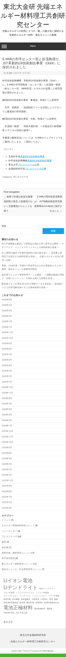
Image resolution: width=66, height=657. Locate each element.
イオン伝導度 (9, 593)
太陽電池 (35, 599)
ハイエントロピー (39, 596)
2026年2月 (7, 321)
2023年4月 (7, 458)
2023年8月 (7, 453)
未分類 (5, 547)
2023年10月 (7, 442)
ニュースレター (9, 531)
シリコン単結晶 (42, 593)
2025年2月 (7, 376)
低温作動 (7, 599)
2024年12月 (7, 387)
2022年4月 (7, 508)
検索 (4, 226)
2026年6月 (7, 299)
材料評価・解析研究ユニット (16, 553)
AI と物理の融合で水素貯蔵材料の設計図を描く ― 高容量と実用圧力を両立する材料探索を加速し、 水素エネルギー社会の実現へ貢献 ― (33, 256)
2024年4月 (7, 414)
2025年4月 (7, 365)
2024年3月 (7, 420)
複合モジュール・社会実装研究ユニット (21, 569)
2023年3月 (7, 464)
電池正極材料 (18, 607)
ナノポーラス (25, 596)
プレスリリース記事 (28, 164)
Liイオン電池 (17, 580)
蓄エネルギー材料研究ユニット (17, 564)
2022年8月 (7, 491)
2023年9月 (7, 447)
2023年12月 (7, 431)
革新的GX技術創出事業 (32, 156)
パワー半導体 (53, 596)
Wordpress (48, 651)
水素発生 (44, 599)
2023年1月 (7, 475)
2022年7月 (7, 497)
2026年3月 (7, 316)
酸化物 (22, 603)
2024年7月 (7, 403)
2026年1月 (7, 327)
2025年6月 (7, 360)
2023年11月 (7, 436)
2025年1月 (7, 382)
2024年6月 (7, 409)
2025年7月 (7, 354)
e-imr (9, 73)
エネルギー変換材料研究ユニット (18, 525)
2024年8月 (7, 398)
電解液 (49, 609)
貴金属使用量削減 (10, 603)
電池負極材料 (39, 609)
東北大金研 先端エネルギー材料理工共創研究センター (33, 15)
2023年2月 (7, 469)
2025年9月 (7, 343)
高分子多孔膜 (21, 613)
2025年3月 (7, 371)
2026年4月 (7, 310)
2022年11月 (7, 480)
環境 (51, 599)
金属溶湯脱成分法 (51, 603)
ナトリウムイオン (10, 596)
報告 (4, 542)
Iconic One (16, 651)
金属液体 (39, 603)
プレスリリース (20, 177)
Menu (33, 46)
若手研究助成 (8, 558)
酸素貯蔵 (30, 603)
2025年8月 (7, 349)
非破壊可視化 (9, 613)
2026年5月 (7, 305)
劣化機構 (16, 599)
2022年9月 (7, 486)
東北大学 (8, 622)
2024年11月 (7, 393)
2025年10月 (7, 338)
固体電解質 (25, 599)
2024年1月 (7, 425)
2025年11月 (7, 332)
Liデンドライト (20, 587)
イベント (6, 520)
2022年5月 (7, 502)
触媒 (56, 599)
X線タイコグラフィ (47, 588)
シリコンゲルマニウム (25, 593)
